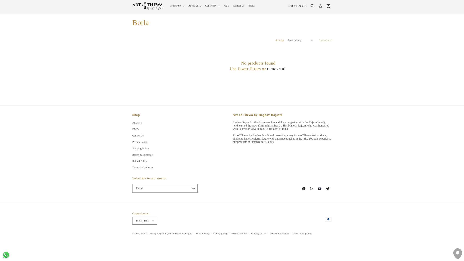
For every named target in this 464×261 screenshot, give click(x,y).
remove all (277, 68)
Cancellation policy (302, 233)
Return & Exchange (142, 155)
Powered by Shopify (182, 233)
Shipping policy (258, 233)
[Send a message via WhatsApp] (6, 255)
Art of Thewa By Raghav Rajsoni (156, 233)
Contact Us (138, 135)
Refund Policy (139, 161)
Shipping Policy (140, 148)
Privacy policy (220, 233)
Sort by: (280, 40)
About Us (137, 123)
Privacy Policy (139, 142)
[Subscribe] (193, 188)
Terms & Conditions (142, 167)
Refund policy (203, 233)
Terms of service (239, 233)
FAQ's (135, 129)
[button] (177, 6)
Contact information (279, 233)
